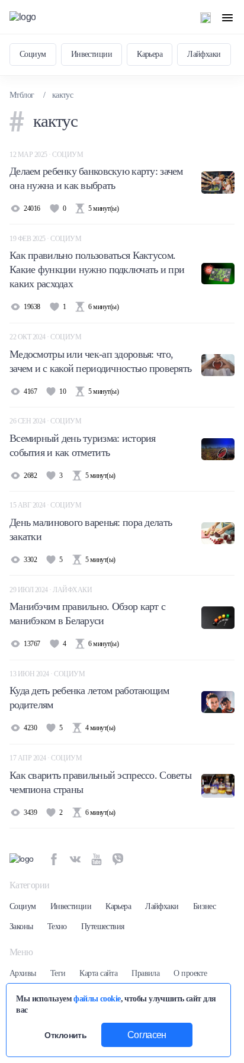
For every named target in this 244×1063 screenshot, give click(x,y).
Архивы (22, 973)
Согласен (146, 1035)
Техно (57, 926)
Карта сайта (98, 973)
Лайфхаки (204, 54)
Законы (21, 926)
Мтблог (21, 95)
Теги (58, 973)
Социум (33, 54)
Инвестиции (91, 54)
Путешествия (102, 926)
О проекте (190, 973)
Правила (145, 973)
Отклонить (65, 1035)
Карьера (149, 54)
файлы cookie (96, 998)
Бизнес (204, 906)
